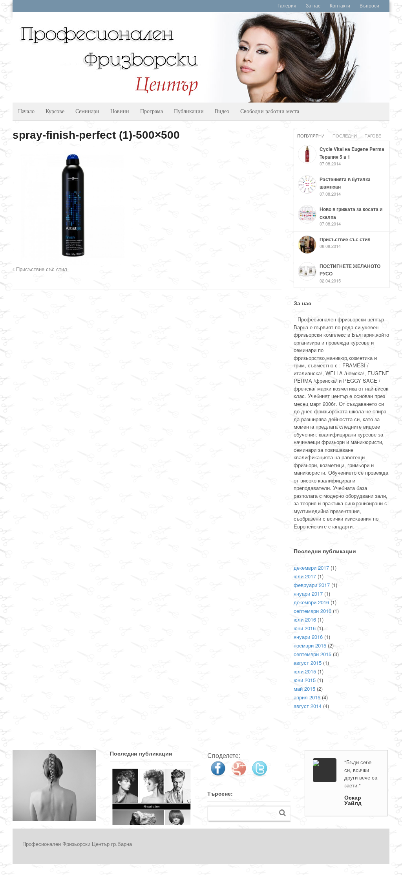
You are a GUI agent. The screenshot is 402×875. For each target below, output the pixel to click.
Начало (26, 111)
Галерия (287, 6)
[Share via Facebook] (217, 774)
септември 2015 (312, 654)
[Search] (282, 812)
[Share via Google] (238, 774)
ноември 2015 (310, 645)
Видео (222, 111)
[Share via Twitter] (259, 774)
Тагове (373, 135)
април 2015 (307, 697)
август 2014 (308, 706)
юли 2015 (305, 671)
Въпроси (369, 6)
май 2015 (304, 688)
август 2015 (308, 662)
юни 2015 (305, 680)
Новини (119, 111)
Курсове (55, 111)
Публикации (189, 111)
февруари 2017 (312, 585)
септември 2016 (312, 611)
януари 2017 (308, 593)
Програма (151, 111)
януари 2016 (308, 636)
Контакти (340, 6)
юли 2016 (305, 619)
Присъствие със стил (41, 269)
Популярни (311, 135)
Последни (345, 135)
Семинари (87, 111)
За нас (313, 6)
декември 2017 (311, 567)
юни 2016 (305, 628)
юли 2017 (305, 576)
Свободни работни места (269, 111)
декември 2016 (311, 602)
